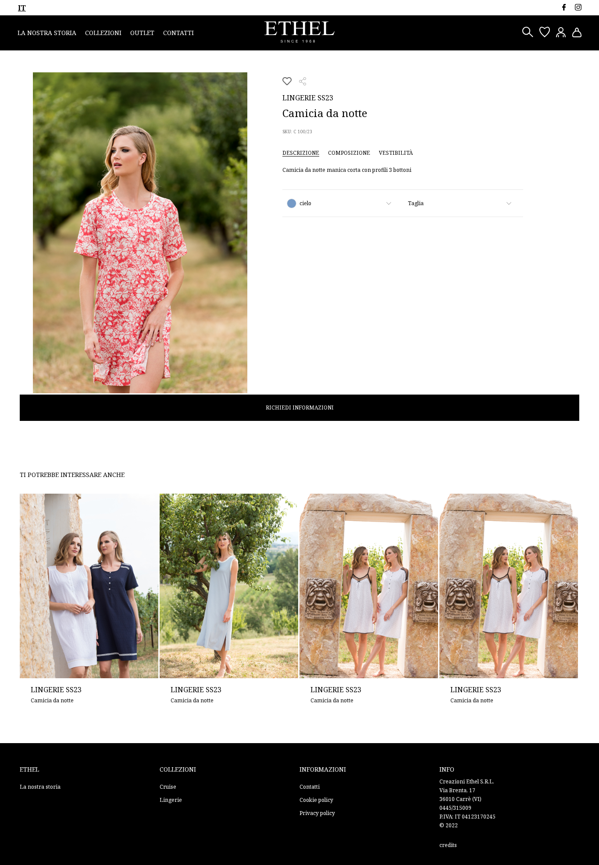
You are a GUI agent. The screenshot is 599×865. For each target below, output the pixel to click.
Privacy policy (317, 813)
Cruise (168, 786)
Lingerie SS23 (307, 97)
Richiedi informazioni (300, 407)
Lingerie (171, 800)
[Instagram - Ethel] (578, 7)
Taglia (416, 203)
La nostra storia (47, 32)
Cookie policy (316, 800)
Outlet (142, 32)
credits (448, 845)
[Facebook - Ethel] (563, 7)
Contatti (178, 32)
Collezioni (103, 32)
